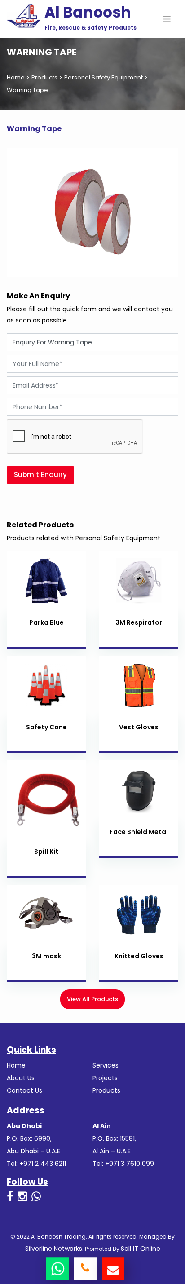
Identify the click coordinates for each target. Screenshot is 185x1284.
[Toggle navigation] (166, 19)
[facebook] (10, 1197)
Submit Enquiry (40, 474)
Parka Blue (46, 622)
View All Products (92, 999)
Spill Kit (46, 851)
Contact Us (24, 1090)
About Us (21, 1077)
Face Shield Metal (139, 831)
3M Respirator (138, 622)
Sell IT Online (140, 1248)
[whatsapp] (36, 1197)
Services (105, 1065)
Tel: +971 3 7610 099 (123, 1163)
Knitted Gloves (139, 956)
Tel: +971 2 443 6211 (36, 1163)
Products (44, 77)
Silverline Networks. (54, 1248)
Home (16, 77)
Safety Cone (46, 727)
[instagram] (22, 1197)
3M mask (46, 956)
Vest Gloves (139, 727)
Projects (105, 1077)
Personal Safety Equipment (103, 77)
